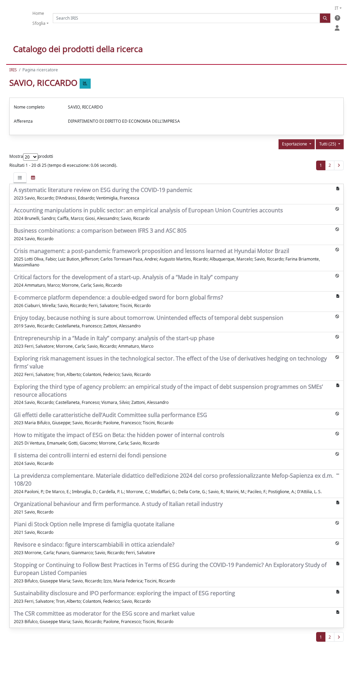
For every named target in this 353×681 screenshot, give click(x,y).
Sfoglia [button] (39, 23)
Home (38, 13)
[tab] (20, 177)
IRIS (13, 70)
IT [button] (337, 8)
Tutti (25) (328, 144)
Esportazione (295, 144)
